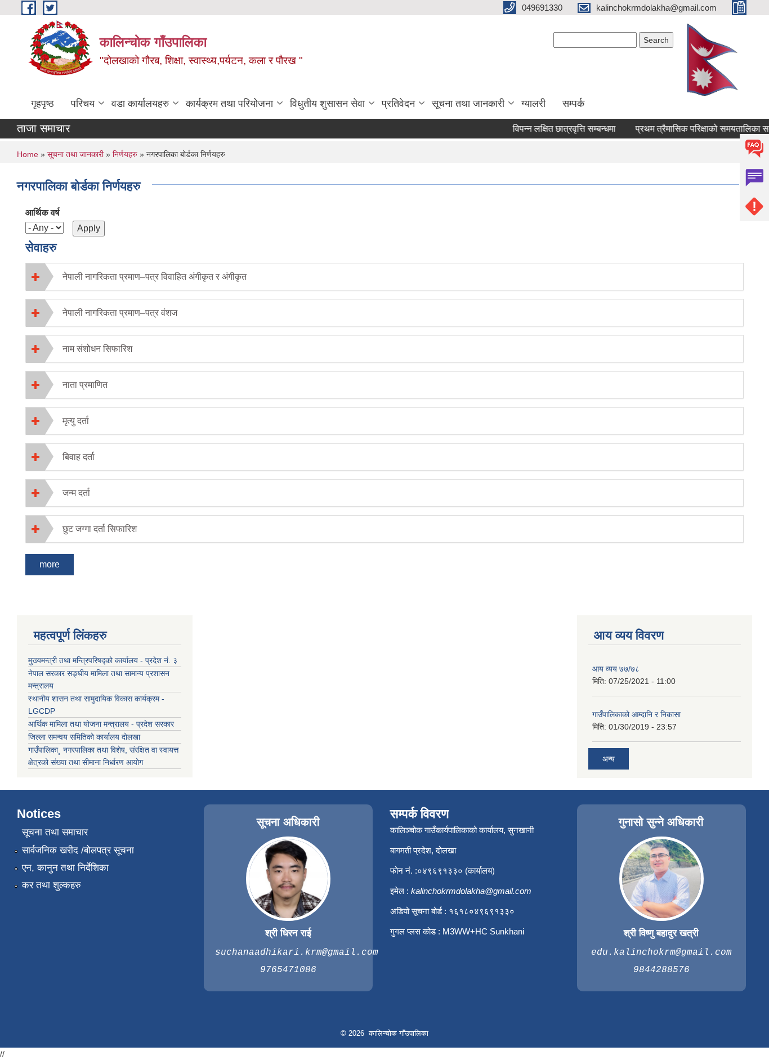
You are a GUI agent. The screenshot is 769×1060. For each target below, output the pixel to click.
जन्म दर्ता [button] (76, 493)
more (49, 564)
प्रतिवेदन (398, 103)
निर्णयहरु (125, 154)
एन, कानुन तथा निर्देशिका (65, 867)
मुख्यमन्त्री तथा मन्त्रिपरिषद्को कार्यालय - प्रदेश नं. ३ (102, 660)
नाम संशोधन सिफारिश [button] (97, 349)
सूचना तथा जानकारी (468, 103)
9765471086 (288, 970)
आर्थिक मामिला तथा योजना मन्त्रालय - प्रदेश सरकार (101, 723)
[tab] (384, 276)
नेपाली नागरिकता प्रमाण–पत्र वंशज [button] (119, 312)
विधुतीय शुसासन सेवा (327, 103)
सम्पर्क (573, 103)
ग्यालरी (533, 103)
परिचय (83, 103)
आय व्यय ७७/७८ (616, 668)
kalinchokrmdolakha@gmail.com (471, 891)
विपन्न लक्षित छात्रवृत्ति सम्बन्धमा (555, 128)
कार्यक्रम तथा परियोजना (229, 103)
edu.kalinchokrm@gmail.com (661, 952)
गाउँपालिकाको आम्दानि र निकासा (636, 714)
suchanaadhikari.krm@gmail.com (296, 952)
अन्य (608, 758)
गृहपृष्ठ (42, 103)
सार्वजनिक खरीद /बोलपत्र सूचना (78, 850)
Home (27, 154)
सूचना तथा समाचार (55, 832)
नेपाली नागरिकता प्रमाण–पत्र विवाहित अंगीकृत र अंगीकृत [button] (154, 276)
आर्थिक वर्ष (42, 212)
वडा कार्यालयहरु (140, 103)
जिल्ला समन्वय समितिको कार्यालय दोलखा (84, 736)
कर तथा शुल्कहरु (51, 885)
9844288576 (661, 970)
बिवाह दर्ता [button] (78, 457)
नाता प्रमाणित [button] (85, 385)
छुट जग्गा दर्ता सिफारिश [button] (99, 529)
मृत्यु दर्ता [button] (75, 421)
